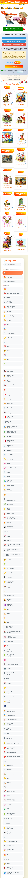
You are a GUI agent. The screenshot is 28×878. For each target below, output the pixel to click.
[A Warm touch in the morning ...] (7, 181)
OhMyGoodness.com (14, 79)
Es (22, 5)
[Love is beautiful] (7, 223)
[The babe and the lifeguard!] (20, 139)
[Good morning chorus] (7, 139)
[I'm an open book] (20, 204)
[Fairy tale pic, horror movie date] (20, 159)
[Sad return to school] (7, 160)
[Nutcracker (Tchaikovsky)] (20, 223)
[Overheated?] (20, 119)
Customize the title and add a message (13, 29)
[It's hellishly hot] (20, 182)
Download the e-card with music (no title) (14, 44)
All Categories (14, 66)
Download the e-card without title (14, 41)
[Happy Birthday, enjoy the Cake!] (7, 98)
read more (20, 72)
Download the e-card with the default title (14, 37)
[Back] (1, 81)
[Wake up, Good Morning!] (7, 203)
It (27, 82)
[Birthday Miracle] (7, 244)
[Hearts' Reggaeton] (20, 244)
